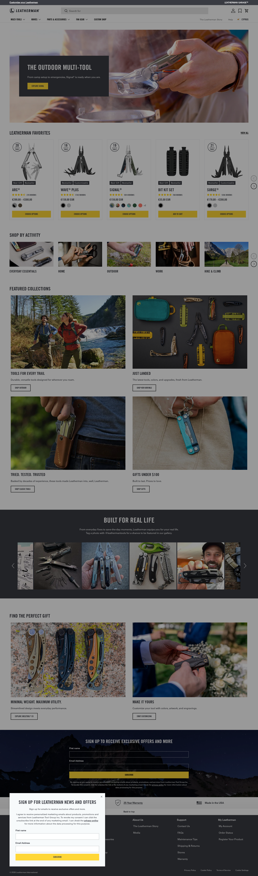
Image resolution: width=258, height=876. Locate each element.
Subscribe (57, 857)
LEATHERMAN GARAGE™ (236, 3)
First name (21, 830)
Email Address (23, 843)
